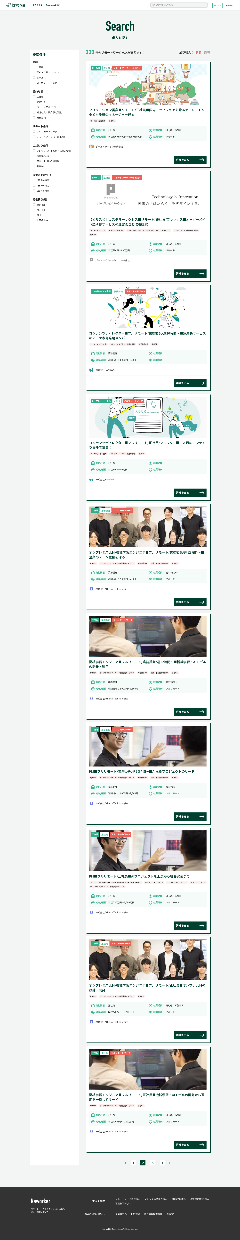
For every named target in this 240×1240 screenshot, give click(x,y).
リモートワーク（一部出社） (51, 136)
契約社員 (41, 101)
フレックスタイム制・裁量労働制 (54, 150)
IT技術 (40, 67)
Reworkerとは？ (53, 5)
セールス (41, 77)
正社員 (40, 96)
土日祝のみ (42, 220)
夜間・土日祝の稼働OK (48, 161)
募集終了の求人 (123, 1203)
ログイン (217, 5)
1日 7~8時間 (43, 190)
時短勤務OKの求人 (199, 1198)
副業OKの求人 (178, 1198)
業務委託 (41, 117)
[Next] (169, 1163)
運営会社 (171, 1213)
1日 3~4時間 (43, 180)
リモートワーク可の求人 (127, 1198)
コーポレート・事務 (47, 82)
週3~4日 (41, 209)
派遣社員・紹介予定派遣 (49, 112)
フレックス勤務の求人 (155, 1198)
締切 (207, 52)
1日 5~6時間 (43, 185)
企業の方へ (121, 1213)
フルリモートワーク (47, 131)
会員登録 (229, 5)
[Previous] (126, 1163)
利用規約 (135, 1213)
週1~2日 (41, 204)
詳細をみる (182, 160)
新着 (198, 52)
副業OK (40, 166)
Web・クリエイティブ (48, 72)
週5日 (39, 215)
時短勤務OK (43, 155)
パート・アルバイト (47, 107)
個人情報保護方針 (153, 1213)
